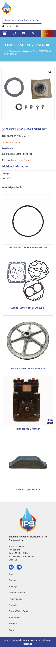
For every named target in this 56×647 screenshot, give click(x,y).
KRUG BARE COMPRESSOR (28, 429)
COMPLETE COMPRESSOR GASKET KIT (28, 308)
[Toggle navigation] (4, 33)
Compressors (15, 51)
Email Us (13, 559)
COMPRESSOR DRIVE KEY (28, 489)
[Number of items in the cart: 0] (17, 26)
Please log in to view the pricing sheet (22, 20)
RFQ (47, 33)
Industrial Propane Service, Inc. (26, 640)
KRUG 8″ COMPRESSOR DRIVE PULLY (28, 368)
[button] (49, 71)
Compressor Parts (30, 51)
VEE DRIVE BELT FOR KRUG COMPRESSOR (28, 247)
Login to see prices (10, 142)
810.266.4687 (29, 556)
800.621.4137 (15, 556)
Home (6, 51)
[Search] (33, 33)
